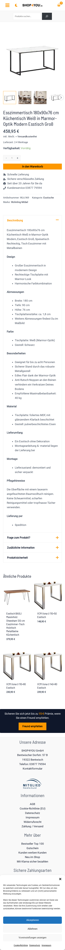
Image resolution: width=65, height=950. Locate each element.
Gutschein (32, 848)
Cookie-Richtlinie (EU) (32, 808)
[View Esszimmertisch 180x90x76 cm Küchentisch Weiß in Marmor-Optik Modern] (9, 97)
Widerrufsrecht (32, 821)
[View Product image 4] (55, 97)
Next (61, 97)
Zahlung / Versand (32, 826)
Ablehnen (32, 928)
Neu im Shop (32, 857)
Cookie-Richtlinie (21, 945)
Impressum (46, 945)
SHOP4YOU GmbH (32, 750)
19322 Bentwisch (32, 759)
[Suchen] (47, 16)
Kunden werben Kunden (32, 852)
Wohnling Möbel (19, 202)
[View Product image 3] (40, 97)
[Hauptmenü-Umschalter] (7, 5)
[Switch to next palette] (16, 5)
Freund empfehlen (32, 726)
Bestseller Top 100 (32, 843)
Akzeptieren (32, 920)
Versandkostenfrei (27, 136)
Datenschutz (34, 945)
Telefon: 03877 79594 (32, 764)
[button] (60, 879)
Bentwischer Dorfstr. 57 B (32, 755)
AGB (32, 804)
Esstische (48, 197)
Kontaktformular (32, 768)
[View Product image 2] (24, 97)
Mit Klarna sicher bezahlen (32, 861)
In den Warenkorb (32, 166)
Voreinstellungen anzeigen (32, 937)
